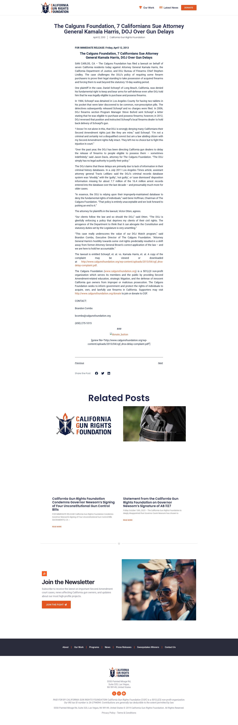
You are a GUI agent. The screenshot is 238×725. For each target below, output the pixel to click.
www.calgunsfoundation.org (120, 271)
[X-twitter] (114, 693)
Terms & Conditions (126, 713)
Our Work (78, 647)
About (65, 647)
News (107, 647)
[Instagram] (119, 693)
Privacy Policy (108, 713)
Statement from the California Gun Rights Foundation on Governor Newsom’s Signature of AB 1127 (150, 502)
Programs (94, 647)
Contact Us (170, 647)
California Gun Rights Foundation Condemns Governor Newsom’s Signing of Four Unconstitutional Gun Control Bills (83, 504)
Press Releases (123, 647)
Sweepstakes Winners (148, 647)
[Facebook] (124, 693)
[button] (96, 373)
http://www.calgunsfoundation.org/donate (98, 293)
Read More (57, 527)
